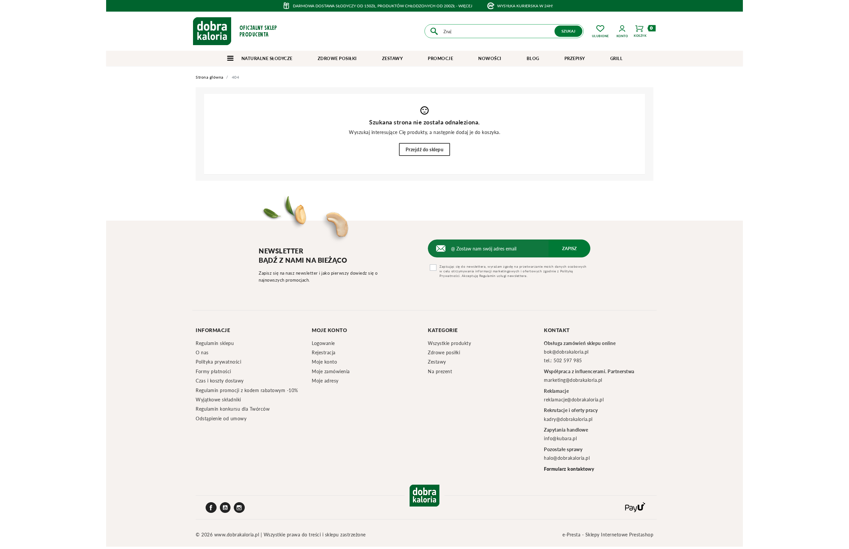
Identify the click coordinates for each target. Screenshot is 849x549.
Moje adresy (325, 380)
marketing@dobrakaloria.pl (573, 380)
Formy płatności (213, 371)
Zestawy (392, 58)
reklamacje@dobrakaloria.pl (574, 399)
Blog (533, 58)
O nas (202, 352)
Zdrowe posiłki (337, 58)
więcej (465, 5)
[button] (622, 31)
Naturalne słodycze (266, 58)
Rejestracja (324, 352)
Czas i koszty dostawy (220, 380)
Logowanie (323, 343)
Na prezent (440, 371)
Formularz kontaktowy (569, 469)
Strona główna (210, 77)
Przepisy (574, 58)
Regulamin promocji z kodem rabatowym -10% (247, 390)
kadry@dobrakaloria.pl (568, 419)
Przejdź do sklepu (425, 149)
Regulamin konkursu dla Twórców (233, 409)
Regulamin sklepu (215, 343)
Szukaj (568, 31)
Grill (616, 58)
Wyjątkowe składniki (218, 399)
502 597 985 (568, 360)
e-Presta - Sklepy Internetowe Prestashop (607, 534)
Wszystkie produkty (449, 343)
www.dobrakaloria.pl (237, 534)
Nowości (489, 58)
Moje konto (324, 362)
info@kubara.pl (560, 438)
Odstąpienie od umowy (221, 418)
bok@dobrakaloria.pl (566, 352)
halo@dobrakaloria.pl (567, 458)
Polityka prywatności (218, 362)
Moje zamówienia (331, 371)
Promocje (440, 58)
